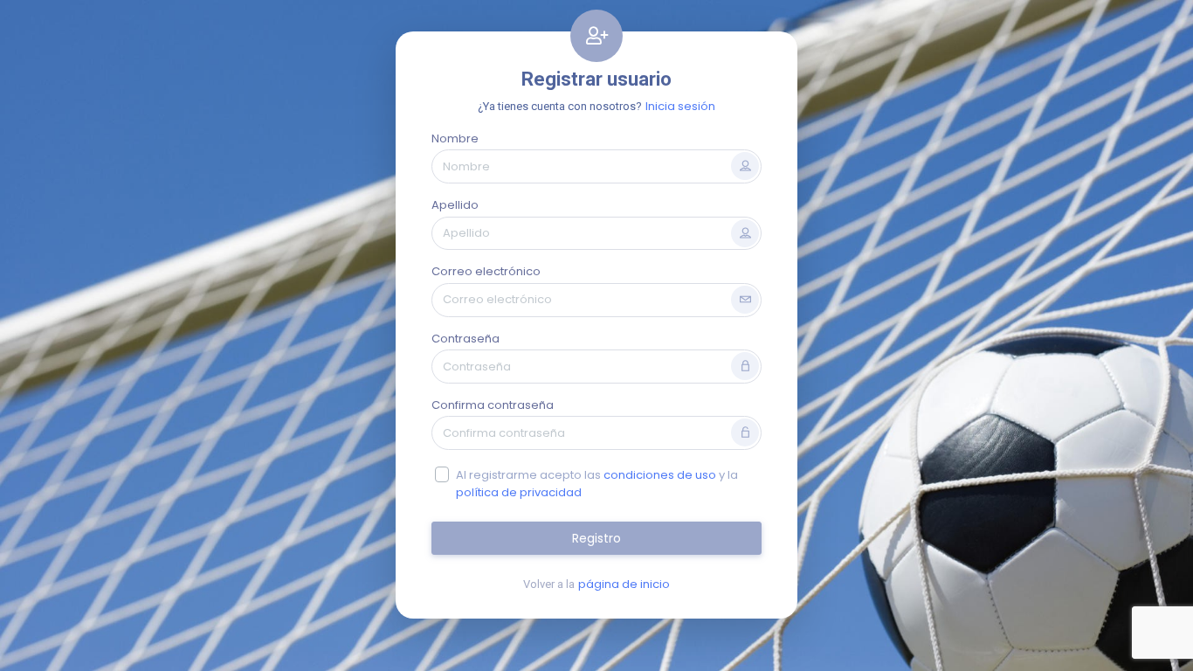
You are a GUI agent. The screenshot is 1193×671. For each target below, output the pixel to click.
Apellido (455, 205)
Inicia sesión (680, 106)
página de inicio (624, 584)
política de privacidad (519, 492)
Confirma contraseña (492, 405)
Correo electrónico (486, 271)
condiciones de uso (659, 475)
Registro (596, 538)
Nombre (455, 138)
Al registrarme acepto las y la (597, 484)
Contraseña (465, 338)
